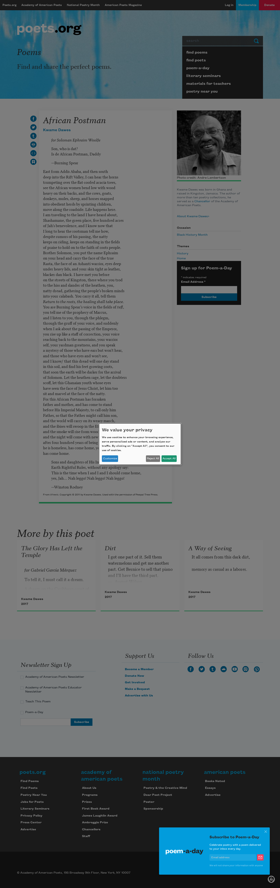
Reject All (153, 458)
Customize (110, 458)
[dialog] (140, 444)
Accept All (169, 458)
